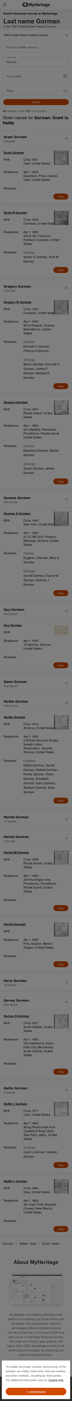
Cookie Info (56, 1380)
